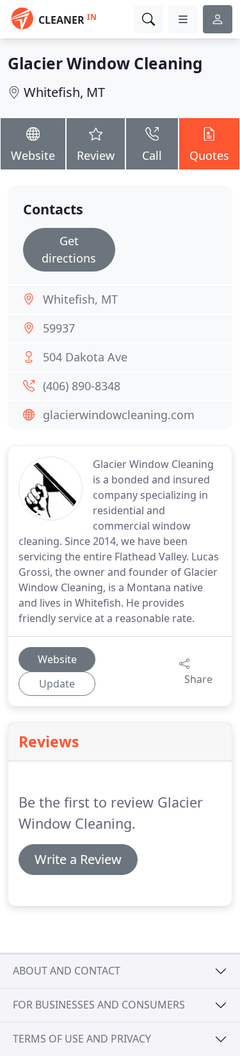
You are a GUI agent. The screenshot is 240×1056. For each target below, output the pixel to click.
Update (57, 684)
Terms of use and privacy (82, 1039)
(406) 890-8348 (81, 386)
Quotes (209, 155)
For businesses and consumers (99, 1005)
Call (152, 155)
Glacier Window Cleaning (105, 63)
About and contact (66, 971)
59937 (59, 328)
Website (33, 155)
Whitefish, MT (64, 92)
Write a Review (78, 859)
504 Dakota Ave (85, 357)
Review (96, 155)
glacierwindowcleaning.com (119, 414)
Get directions (69, 249)
